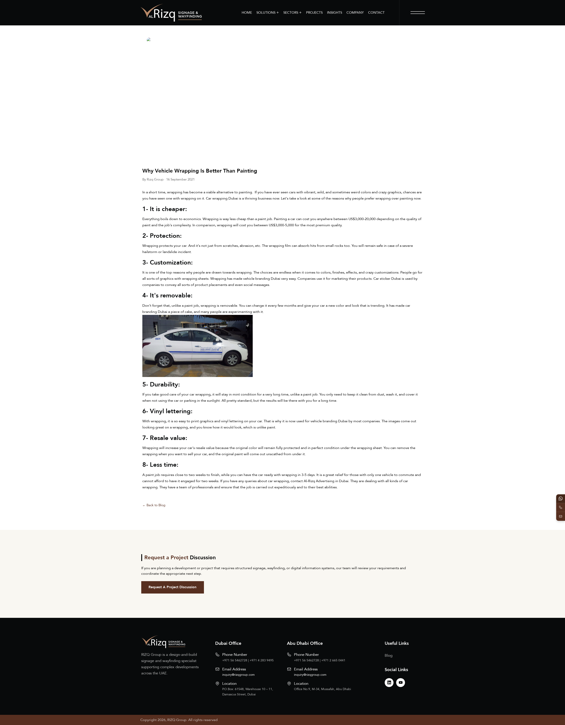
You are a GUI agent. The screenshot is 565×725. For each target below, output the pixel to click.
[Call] (560, 507)
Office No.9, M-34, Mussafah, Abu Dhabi (322, 689)
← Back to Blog (153, 505)
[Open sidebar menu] (418, 12)
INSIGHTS (334, 12)
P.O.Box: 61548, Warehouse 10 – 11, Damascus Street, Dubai (247, 691)
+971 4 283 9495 (262, 660)
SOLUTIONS (267, 12)
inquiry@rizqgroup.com (238, 675)
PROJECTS (314, 12)
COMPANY (355, 12)
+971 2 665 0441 (333, 660)
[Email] (560, 516)
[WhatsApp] (560, 498)
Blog (388, 655)
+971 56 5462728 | (236, 660)
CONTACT (376, 12)
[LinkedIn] (389, 682)
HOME (247, 12)
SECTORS (292, 12)
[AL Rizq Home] (171, 12)
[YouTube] (400, 682)
